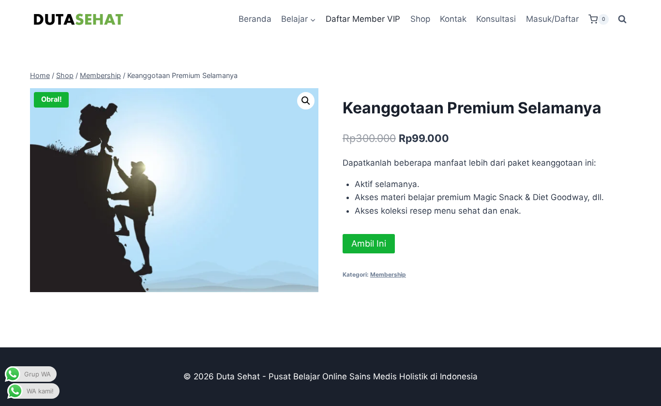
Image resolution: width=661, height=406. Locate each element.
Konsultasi (496, 19)
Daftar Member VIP (363, 19)
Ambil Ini (368, 243)
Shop (420, 19)
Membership (388, 274)
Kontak (453, 19)
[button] (306, 100)
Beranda (255, 19)
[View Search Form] (622, 19)
